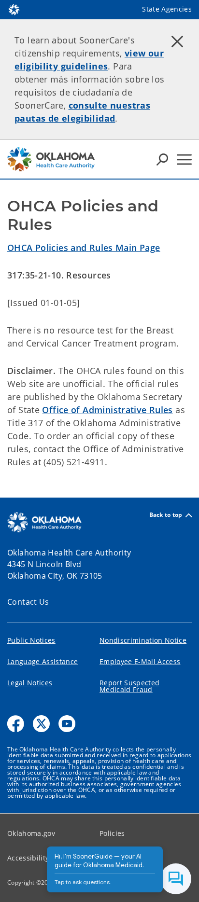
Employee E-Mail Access (140, 661)
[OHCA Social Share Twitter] (41, 723)
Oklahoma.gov (31, 833)
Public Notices (31, 640)
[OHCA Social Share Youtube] (66, 723)
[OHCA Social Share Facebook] (15, 723)
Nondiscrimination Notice (143, 640)
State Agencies (167, 9)
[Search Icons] (162, 159)
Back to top (166, 515)
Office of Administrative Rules (107, 410)
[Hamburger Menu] (184, 159)
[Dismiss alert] (177, 41)
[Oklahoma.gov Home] (14, 9)
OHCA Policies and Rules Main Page (83, 247)
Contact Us (28, 602)
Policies (112, 833)
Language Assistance (42, 661)
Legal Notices (29, 682)
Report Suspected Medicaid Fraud (129, 686)
